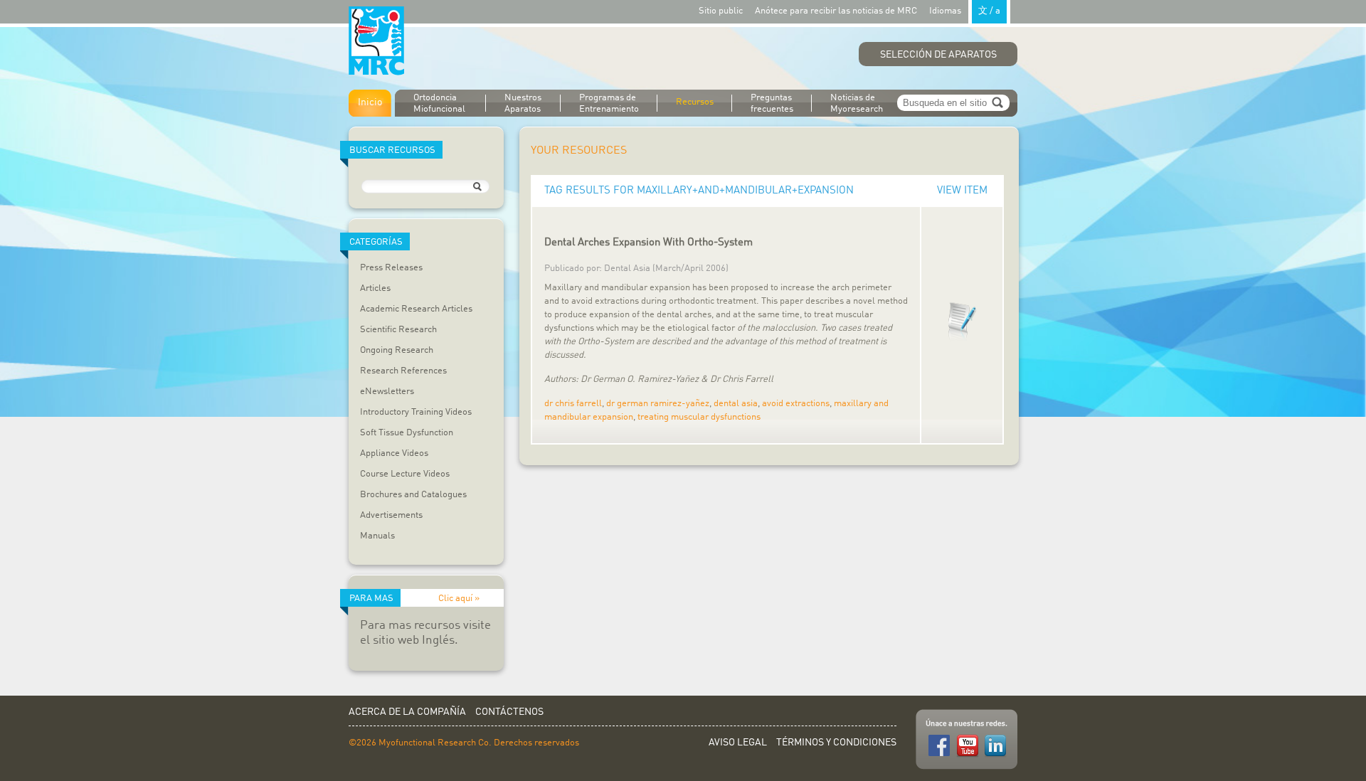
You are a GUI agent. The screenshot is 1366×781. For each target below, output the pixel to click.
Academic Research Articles (416, 309)
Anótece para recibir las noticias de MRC (836, 11)
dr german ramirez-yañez (657, 403)
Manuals (377, 536)
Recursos (695, 102)
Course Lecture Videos (405, 474)
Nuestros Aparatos (522, 103)
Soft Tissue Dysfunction (406, 432)
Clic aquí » (459, 598)
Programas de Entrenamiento (609, 103)
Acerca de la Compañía (407, 712)
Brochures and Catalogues (413, 494)
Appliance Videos (394, 453)
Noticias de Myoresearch (856, 103)
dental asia (736, 403)
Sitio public (721, 11)
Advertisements (391, 515)
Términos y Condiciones (836, 743)
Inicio (370, 102)
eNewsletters (387, 391)
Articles (375, 288)
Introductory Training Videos (416, 412)
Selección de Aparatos (938, 55)
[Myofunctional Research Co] (376, 41)
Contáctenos (509, 712)
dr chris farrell (573, 403)
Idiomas (964, 11)
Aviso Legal (738, 743)
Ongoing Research (396, 350)
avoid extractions (796, 403)
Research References (403, 371)
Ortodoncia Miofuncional (439, 103)
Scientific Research (398, 329)
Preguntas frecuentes (772, 103)
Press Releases (391, 267)
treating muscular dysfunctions (699, 417)
